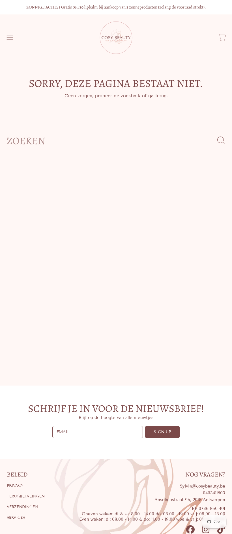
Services (16, 517)
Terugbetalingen (26, 496)
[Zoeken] (221, 140)
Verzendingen (22, 507)
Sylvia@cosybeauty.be (202, 486)
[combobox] (116, 140)
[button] (10, 37)
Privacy (15, 485)
